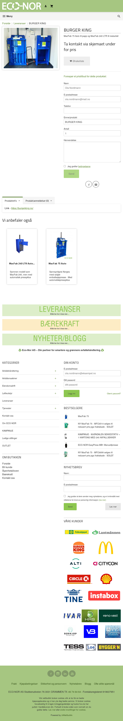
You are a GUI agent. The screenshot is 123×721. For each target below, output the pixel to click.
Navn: (66, 473)
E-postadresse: (71, 484)
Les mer (113, 506)
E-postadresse (71, 94)
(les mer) (102, 500)
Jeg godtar (78, 166)
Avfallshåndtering (10, 370)
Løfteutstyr (7, 393)
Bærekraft (7, 474)
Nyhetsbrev (76, 683)
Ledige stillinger (9, 438)
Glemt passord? (114, 393)
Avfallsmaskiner (9, 378)
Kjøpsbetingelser (29, 683)
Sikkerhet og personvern (54, 683)
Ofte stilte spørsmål (104, 683)
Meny (9, 16)
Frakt (14, 683)
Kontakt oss (7, 415)
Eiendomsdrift (8, 385)
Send (71, 173)
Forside (6, 23)
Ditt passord (69, 380)
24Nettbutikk (67, 715)
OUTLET (6, 445)
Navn (66, 83)
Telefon (67, 105)
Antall (66, 128)
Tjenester (6, 408)
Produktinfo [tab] (11, 201)
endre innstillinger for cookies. (73, 709)
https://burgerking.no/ (22, 208)
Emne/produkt (70, 117)
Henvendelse (70, 140)
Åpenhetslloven (10, 470)
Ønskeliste (78, 61)
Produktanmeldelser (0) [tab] (37, 201)
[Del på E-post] (96, 184)
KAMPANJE (7, 430)
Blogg (88, 683)
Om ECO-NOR (9, 423)
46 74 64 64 (74, 691)
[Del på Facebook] (88, 184)
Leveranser (7, 400)
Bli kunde (7, 467)
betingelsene (84, 166)
